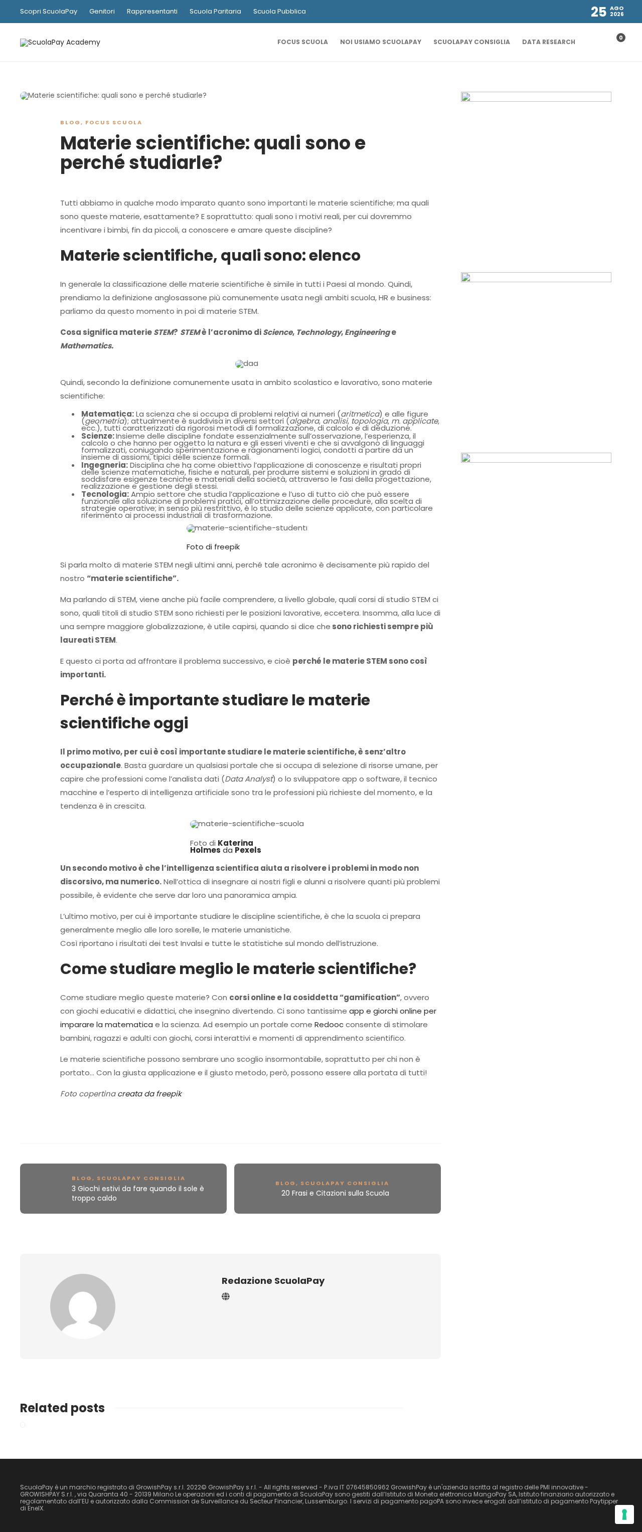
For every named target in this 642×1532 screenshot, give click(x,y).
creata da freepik (149, 1093)
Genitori (102, 11)
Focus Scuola (302, 42)
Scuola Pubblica (279, 11)
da (225, 850)
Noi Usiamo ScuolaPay (380, 42)
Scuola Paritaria (215, 11)
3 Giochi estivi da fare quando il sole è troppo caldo (138, 1193)
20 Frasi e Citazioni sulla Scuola (335, 1193)
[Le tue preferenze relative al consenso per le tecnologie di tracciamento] (624, 1514)
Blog (70, 122)
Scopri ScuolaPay (48, 11)
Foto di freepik (213, 546)
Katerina (235, 843)
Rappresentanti (152, 11)
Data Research (548, 42)
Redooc (329, 1024)
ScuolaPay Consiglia (471, 42)
